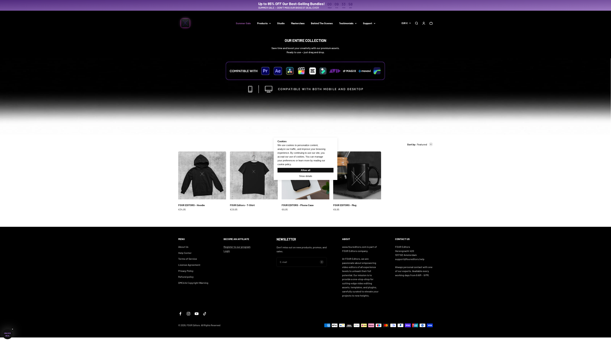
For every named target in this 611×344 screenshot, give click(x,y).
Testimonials (346, 23)
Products (262, 23)
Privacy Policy (185, 270)
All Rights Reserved (210, 325)
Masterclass (298, 23)
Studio (281, 23)
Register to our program (237, 246)
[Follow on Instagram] (188, 314)
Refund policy (186, 276)
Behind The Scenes (322, 23)
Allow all (305, 170)
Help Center (185, 252)
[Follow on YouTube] (196, 314)
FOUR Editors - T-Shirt (242, 205)
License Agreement (189, 264)
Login (227, 250)
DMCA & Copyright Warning (193, 282)
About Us (183, 246)
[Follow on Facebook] (180, 314)
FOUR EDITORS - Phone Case (298, 205)
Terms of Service (187, 258)
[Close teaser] (12, 329)
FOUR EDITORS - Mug (344, 205)
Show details (305, 176)
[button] (7, 334)
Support (367, 23)
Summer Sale (243, 23)
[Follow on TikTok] (205, 314)
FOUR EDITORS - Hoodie (191, 205)
